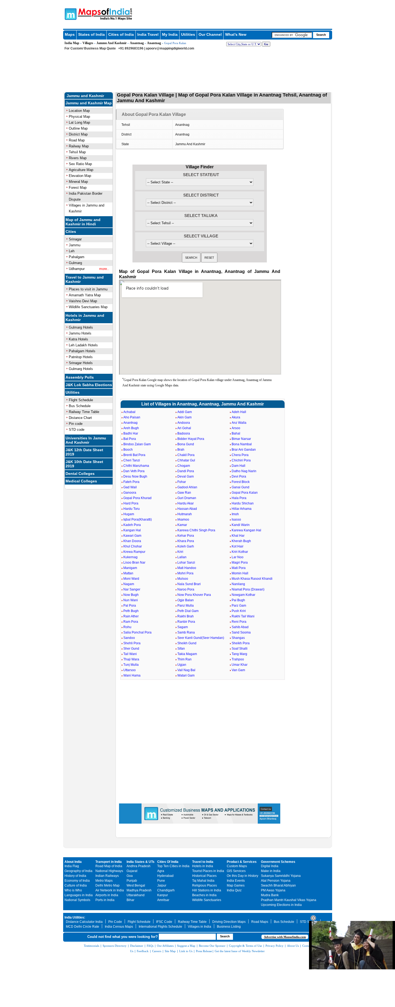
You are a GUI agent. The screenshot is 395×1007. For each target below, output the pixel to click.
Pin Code (115, 922)
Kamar (182, 525)
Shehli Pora (132, 643)
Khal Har (238, 536)
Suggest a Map (186, 945)
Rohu (127, 627)
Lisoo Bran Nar (134, 562)
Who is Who (73, 890)
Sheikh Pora (241, 643)
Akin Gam (184, 417)
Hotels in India (202, 866)
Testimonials (91, 945)
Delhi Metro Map (107, 885)
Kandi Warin (241, 525)
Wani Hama (132, 675)
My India (170, 34)
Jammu (74, 245)
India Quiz (234, 890)
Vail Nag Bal (186, 670)
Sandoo (129, 638)
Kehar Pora (185, 536)
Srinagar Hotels (81, 363)
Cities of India (121, 34)
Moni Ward (131, 579)
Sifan (181, 648)
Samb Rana (186, 632)
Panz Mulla (185, 605)
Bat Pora (129, 439)
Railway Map (79, 146)
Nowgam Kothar (243, 595)
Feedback (143, 951)
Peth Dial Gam (188, 611)
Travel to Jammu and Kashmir (85, 279)
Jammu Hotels (80, 333)
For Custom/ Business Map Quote (90, 48)
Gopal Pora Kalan (245, 492)
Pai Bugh (238, 600)
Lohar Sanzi (186, 562)
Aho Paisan (131, 417)
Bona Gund (185, 444)
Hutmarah (184, 514)
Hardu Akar (185, 503)
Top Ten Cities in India (173, 866)
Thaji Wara (131, 659)
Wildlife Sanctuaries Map (88, 307)
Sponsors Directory (115, 945)
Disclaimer (136, 945)
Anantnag (137, 43)
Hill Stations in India (206, 890)
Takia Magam (187, 654)
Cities (71, 231)
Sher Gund (131, 648)
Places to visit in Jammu (88, 289)
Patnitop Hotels (81, 357)
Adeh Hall (239, 412)
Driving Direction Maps (229, 922)
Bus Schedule (80, 406)
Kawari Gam (132, 536)
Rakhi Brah (185, 616)
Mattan (128, 573)
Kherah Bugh (241, 541)
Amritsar (163, 900)
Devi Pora (239, 476)
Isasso (236, 519)
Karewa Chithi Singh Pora (196, 530)
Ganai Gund (240, 487)
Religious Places (204, 885)
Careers (156, 951)
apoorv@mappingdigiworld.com (170, 48)
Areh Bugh (131, 428)
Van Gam (238, 670)
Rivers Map (78, 158)
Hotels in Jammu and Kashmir (85, 317)
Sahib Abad (240, 627)
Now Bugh (131, 595)
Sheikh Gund (186, 643)
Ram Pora (130, 622)
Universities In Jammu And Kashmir (86, 440)
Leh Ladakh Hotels (83, 345)
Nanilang (238, 584)
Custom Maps (237, 866)
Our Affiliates (165, 945)
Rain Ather (131, 616)
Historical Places (204, 876)
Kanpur (162, 895)
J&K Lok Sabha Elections (89, 385)
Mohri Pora (185, 573)
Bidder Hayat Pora (190, 439)
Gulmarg (75, 263)
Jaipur (161, 885)
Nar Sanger (131, 589)
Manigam (130, 568)
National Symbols (77, 900)
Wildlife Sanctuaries (206, 900)
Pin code (75, 424)
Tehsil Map (77, 152)
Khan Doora (132, 541)
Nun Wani (130, 600)
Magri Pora (240, 562)
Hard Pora (130, 503)
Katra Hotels (78, 339)
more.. (104, 269)
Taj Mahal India (203, 881)
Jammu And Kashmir (111, 43)
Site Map (170, 951)
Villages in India (199, 926)
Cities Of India (167, 862)
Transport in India (108, 862)
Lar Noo (237, 557)
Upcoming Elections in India (281, 905)
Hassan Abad (187, 509)
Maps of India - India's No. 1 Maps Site (70, 13)
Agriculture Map (81, 170)
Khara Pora (185, 541)
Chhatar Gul (186, 460)
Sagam (182, 627)
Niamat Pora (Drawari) (248, 589)
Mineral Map (78, 182)
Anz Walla (239, 423)
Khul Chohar (132, 546)
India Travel (148, 34)
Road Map (77, 140)
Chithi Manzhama (136, 466)
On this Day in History (242, 876)
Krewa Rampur (134, 552)
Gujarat (132, 871)
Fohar (181, 482)
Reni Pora (239, 622)
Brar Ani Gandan (244, 449)
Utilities (188, 34)
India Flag (71, 866)
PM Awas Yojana (273, 890)
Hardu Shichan (243, 503)
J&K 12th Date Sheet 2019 (84, 452)
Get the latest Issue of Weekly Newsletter (240, 951)
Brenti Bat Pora (134, 455)
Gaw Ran (184, 492)
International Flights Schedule (160, 926)
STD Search (309, 922)
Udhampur (77, 269)
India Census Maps (119, 926)
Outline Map (78, 128)
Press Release (204, 951)
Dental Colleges (80, 473)
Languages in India (78, 895)
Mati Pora (239, 568)
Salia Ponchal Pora (137, 632)
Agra (160, 871)
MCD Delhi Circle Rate (82, 926)
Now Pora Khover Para (194, 595)
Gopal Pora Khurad (137, 498)
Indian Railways (107, 876)
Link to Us (185, 951)
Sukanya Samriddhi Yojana (281, 876)
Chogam (183, 466)
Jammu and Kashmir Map (89, 103)
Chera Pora (240, 455)
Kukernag (130, 557)
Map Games (236, 885)
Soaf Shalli (239, 648)
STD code (76, 430)
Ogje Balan (185, 600)
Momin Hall (240, 573)
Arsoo (236, 428)
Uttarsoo (129, 670)
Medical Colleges (81, 481)
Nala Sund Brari (189, 584)
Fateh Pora (131, 482)
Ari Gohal (184, 428)
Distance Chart (80, 418)
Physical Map (79, 117)
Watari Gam (186, 675)
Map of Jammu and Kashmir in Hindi (83, 222)
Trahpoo (238, 659)
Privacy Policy (274, 945)
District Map (78, 134)
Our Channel (210, 34)
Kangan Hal (132, 530)
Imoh (235, 514)
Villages (87, 43)
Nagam (128, 584)
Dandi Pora (185, 471)
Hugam (128, 514)
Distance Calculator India (84, 922)
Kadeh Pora (132, 525)
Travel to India (202, 862)
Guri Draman (186, 498)
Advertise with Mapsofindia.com (285, 936)
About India (73, 862)
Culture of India (75, 885)
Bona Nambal (242, 444)
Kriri (180, 552)
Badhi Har (130, 433)
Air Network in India (109, 890)
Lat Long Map (79, 122)
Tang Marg (239, 654)
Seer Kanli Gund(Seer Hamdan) (200, 638)
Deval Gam (185, 476)
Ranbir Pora (186, 622)
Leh (71, 251)
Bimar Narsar (241, 439)
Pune (161, 881)
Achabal (129, 412)
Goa (130, 876)
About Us (293, 945)
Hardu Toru (131, 509)
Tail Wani (130, 654)
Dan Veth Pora (134, 471)
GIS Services (236, 871)
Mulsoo (182, 579)
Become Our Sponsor (212, 945)
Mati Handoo (186, 568)
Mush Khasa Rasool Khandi (252, 579)
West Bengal (136, 885)
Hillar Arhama (242, 509)
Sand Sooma (241, 632)
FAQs (150, 945)
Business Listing (229, 926)
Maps (70, 34)
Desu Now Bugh (135, 476)
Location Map (79, 111)
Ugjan (181, 665)
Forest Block (241, 482)
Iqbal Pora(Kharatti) (137, 519)
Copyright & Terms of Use (245, 945)
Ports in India (104, 900)
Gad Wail (130, 487)
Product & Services (242, 862)
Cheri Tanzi (131, 460)
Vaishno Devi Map (83, 301)
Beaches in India (204, 895)
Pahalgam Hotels (82, 351)
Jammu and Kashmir (85, 96)
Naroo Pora (185, 589)
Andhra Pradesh (138, 866)
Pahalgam (76, 257)
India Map (71, 43)
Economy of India (77, 881)
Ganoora (129, 492)
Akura (236, 417)
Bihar (130, 900)
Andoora (183, 423)
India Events (236, 881)
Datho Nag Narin (244, 471)
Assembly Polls (80, 377)
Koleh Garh (185, 546)
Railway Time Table (84, 412)
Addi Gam (184, 412)
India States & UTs (141, 862)
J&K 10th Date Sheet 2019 (84, 464)
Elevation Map (80, 176)
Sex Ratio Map (80, 164)
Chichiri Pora (241, 460)
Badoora (183, 433)
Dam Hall (238, 466)
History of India (75, 876)
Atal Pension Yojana (275, 881)
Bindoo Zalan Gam (137, 444)
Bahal (236, 433)
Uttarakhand (136, 895)
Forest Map (78, 188)
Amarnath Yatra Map (85, 295)
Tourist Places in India (208, 871)
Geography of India (78, 871)
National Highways (109, 871)
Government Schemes (278, 862)
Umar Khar (239, 665)
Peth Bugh (131, 611)
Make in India (271, 871)
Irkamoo (183, 519)
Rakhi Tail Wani (243, 616)
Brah (180, 449)
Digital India (269, 866)
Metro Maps (104, 881)
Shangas (238, 638)
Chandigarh (166, 890)
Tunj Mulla (131, 665)
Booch (128, 449)
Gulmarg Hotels (81, 327)
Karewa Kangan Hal (246, 530)
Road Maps (259, 922)
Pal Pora (129, 605)
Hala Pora (239, 498)
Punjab (132, 881)
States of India (91, 34)
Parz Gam (239, 605)
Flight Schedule (81, 400)
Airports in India (106, 895)
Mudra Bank (270, 895)
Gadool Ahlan (187, 487)
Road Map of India (108, 866)
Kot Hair (237, 546)
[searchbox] (292, 35)
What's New (235, 34)
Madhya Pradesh (139, 890)
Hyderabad (165, 876)
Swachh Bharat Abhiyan (278, 885)
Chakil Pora (186, 455)
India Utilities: (74, 917)
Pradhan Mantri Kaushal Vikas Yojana (288, 900)
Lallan (181, 557)
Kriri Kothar (240, 552)
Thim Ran (184, 659)
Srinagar (75, 239)
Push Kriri (239, 611)
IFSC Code (164, 922)
